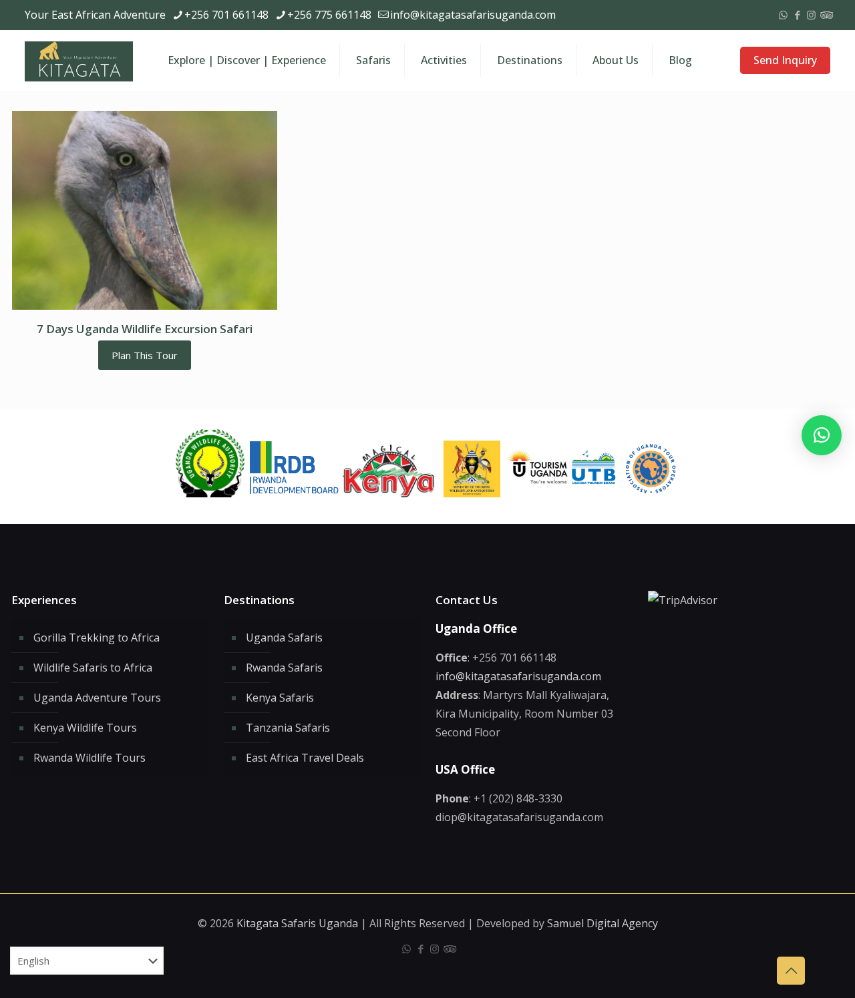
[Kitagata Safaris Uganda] (79, 60)
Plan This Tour (145, 355)
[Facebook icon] (797, 14)
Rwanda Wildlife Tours (89, 757)
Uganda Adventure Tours (97, 697)
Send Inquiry (785, 60)
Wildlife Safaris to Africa (92, 667)
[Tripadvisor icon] (825, 14)
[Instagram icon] (811, 14)
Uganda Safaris (284, 637)
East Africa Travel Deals (305, 757)
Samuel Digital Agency (602, 923)
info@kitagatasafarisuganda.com (473, 14)
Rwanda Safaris (284, 667)
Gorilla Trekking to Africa (96, 637)
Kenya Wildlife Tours (85, 727)
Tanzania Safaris (288, 727)
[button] (822, 435)
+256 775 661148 (329, 14)
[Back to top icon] (791, 971)
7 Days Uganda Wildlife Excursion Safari (144, 328)
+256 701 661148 (226, 14)
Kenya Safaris (280, 697)
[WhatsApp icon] (783, 14)
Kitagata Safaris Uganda (297, 923)
